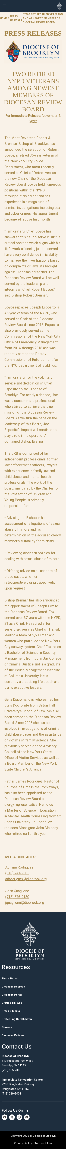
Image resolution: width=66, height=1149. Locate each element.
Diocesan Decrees (13, 986)
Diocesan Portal (12, 994)
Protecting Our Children (17, 1019)
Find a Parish (10, 978)
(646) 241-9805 (17, 873)
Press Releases (16, 18)
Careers (7, 1027)
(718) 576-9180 (17, 897)
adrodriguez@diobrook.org (26, 879)
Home (3, 18)
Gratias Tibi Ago (12, 1002)
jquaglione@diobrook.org (24, 902)
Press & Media (11, 1011)
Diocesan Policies (13, 1035)
